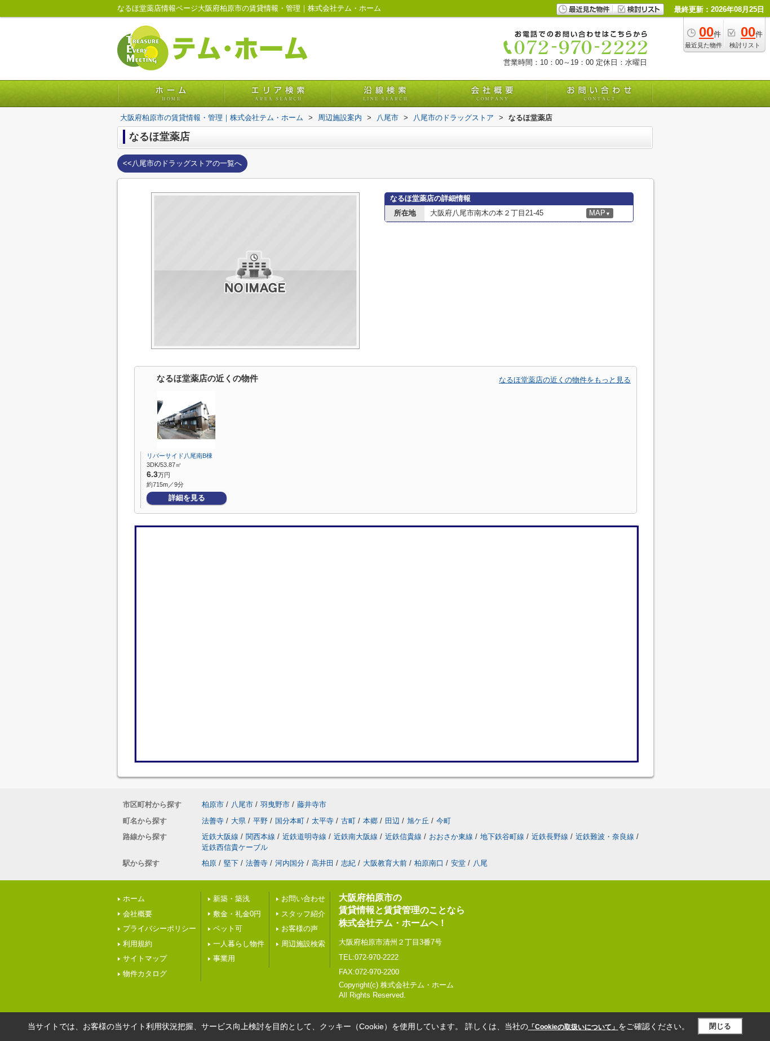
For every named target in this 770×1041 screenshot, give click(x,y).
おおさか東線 (451, 836)
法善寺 (213, 821)
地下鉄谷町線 (502, 836)
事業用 (224, 958)
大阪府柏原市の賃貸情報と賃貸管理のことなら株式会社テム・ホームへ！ (402, 910)
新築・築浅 (231, 898)
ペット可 (227, 928)
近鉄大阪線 (220, 836)
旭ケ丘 (418, 821)
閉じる (720, 1026)
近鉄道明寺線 (304, 836)
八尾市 (242, 804)
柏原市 (213, 804)
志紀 (348, 863)
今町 (443, 821)
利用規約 (137, 943)
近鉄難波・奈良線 (605, 836)
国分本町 (289, 821)
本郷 (370, 821)
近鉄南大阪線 (356, 836)
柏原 (209, 863)
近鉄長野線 (550, 836)
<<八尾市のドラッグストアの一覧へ (182, 163)
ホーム (134, 898)
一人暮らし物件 (238, 943)
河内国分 (289, 863)
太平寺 (323, 821)
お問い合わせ (303, 898)
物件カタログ (145, 973)
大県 (238, 821)
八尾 (480, 863)
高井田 (323, 863)
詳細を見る (187, 497)
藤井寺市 (311, 804)
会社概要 (137, 914)
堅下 (231, 863)
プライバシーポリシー (159, 928)
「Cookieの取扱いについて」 (573, 1027)
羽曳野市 (275, 804)
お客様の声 (299, 928)
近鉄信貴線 (403, 836)
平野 (260, 821)
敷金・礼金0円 (237, 914)
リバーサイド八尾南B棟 (180, 455)
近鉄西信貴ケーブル (235, 847)
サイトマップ (145, 958)
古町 (348, 821)
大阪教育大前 (385, 863)
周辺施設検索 (303, 943)
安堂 (458, 863)
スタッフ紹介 (303, 914)
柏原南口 (429, 863)
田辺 (392, 821)
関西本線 (260, 836)
